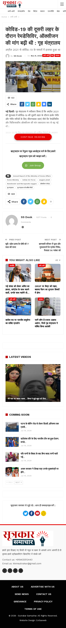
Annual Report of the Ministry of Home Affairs (32, 176)
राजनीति (51, 11)
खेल (58, 11)
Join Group (35, 165)
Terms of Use (33, 609)
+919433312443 (24, 559)
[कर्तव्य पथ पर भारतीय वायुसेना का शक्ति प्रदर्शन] (18, 307)
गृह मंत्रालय (10, 187)
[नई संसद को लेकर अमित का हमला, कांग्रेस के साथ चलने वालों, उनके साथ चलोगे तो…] (18, 273)
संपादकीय (21, 11)
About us (17, 586)
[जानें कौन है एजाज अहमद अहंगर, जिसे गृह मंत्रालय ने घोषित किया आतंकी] (47, 307)
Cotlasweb (41, 620)
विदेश (35, 11)
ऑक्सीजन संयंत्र (45, 184)
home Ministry (13, 180)
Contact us (43, 594)
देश (29, 11)
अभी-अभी (11, 11)
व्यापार (42, 11)
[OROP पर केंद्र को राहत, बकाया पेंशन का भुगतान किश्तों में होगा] (47, 273)
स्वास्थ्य (57, 55)
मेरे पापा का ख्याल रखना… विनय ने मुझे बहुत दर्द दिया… (28, 399)
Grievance (20, 601)
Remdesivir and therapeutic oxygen (22, 184)
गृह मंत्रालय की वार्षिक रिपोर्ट (25, 187)
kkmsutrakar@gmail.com (27, 563)
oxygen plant (44, 180)
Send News (22, 594)
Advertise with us (42, 586)
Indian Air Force (28, 180)
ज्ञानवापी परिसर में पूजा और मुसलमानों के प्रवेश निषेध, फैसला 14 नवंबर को (50, 247)
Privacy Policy (43, 601)
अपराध (41, 299)
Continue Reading (33, 137)
